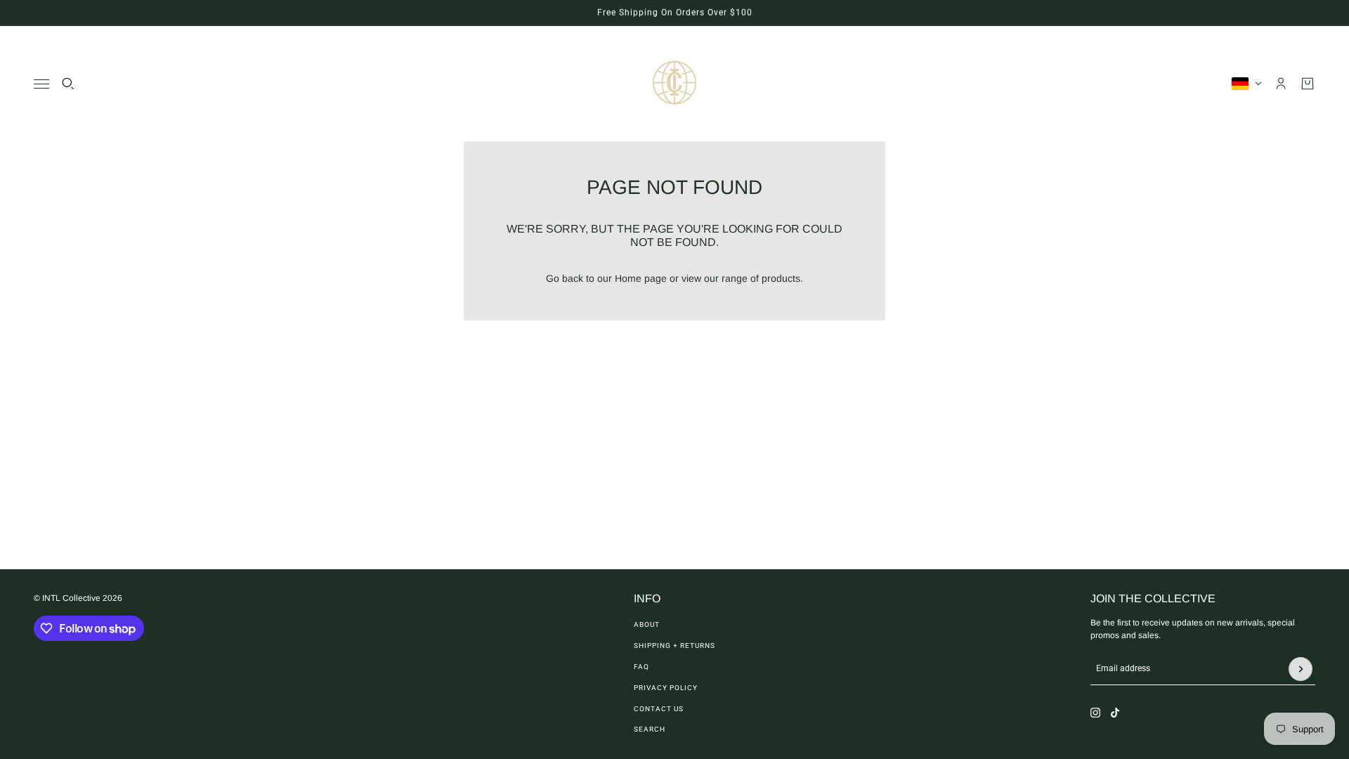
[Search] (68, 83)
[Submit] (1300, 669)
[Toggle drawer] (41, 84)
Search (649, 729)
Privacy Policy (666, 688)
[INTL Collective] (674, 83)
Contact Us (659, 709)
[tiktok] (1115, 712)
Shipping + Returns (674, 645)
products (781, 278)
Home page (641, 278)
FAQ (641, 666)
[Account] (1281, 83)
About (647, 624)
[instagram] (1095, 712)
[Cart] (1307, 83)
